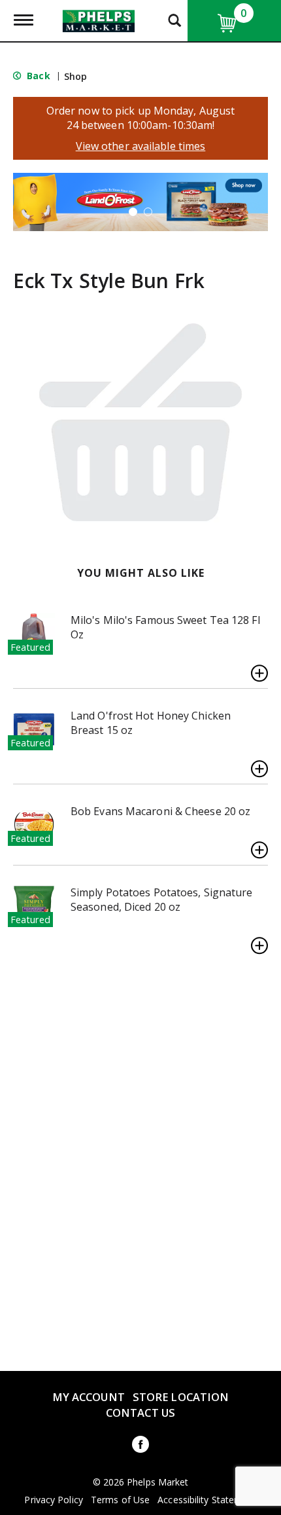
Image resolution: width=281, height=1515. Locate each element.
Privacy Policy (53, 1500)
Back (37, 75)
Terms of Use (120, 1500)
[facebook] (140, 1446)
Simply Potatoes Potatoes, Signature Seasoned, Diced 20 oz (162, 899)
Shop (75, 76)
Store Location (181, 1397)
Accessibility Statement (206, 1500)
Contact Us (140, 1412)
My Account (88, 1397)
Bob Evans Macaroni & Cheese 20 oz (160, 811)
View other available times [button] (141, 146)
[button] (140, 201)
